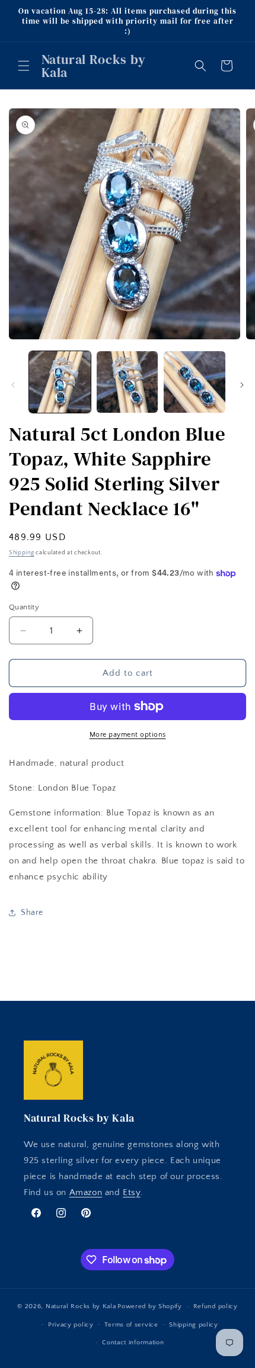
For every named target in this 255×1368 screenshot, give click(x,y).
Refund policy (215, 1306)
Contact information (133, 1342)
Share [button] (32, 912)
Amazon (86, 1192)
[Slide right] (242, 385)
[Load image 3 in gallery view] (194, 382)
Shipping (21, 553)
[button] (24, 66)
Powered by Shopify (149, 1306)
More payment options (128, 734)
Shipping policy (193, 1324)
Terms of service (131, 1324)
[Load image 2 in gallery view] (127, 382)
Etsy (131, 1192)
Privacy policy (71, 1324)
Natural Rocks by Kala (81, 1306)
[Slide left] (13, 385)
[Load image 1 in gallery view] (60, 382)
